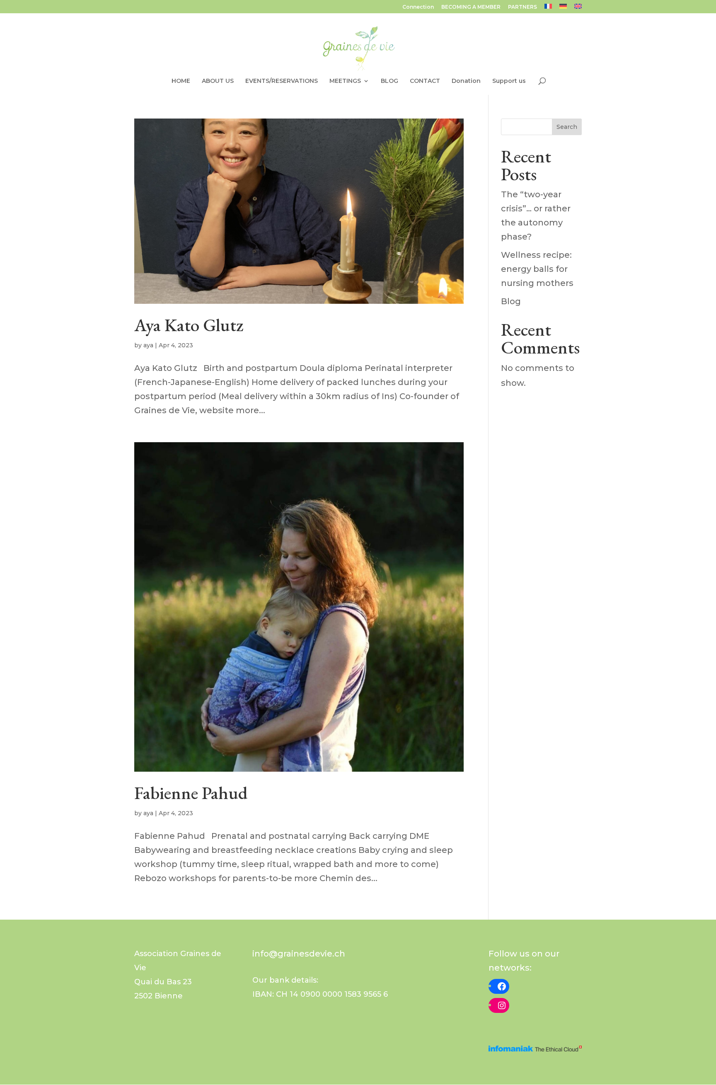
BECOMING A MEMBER (471, 7)
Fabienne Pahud (190, 792)
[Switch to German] (563, 8)
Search (566, 127)
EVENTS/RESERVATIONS (281, 81)
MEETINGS (345, 81)
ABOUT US (218, 81)
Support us (509, 81)
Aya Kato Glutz (188, 325)
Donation (466, 81)
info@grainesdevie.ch (298, 954)
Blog (511, 301)
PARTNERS (522, 7)
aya (148, 345)
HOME (181, 81)
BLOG (389, 81)
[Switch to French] (548, 8)
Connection (418, 7)
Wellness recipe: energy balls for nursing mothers (537, 269)
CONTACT (425, 81)
